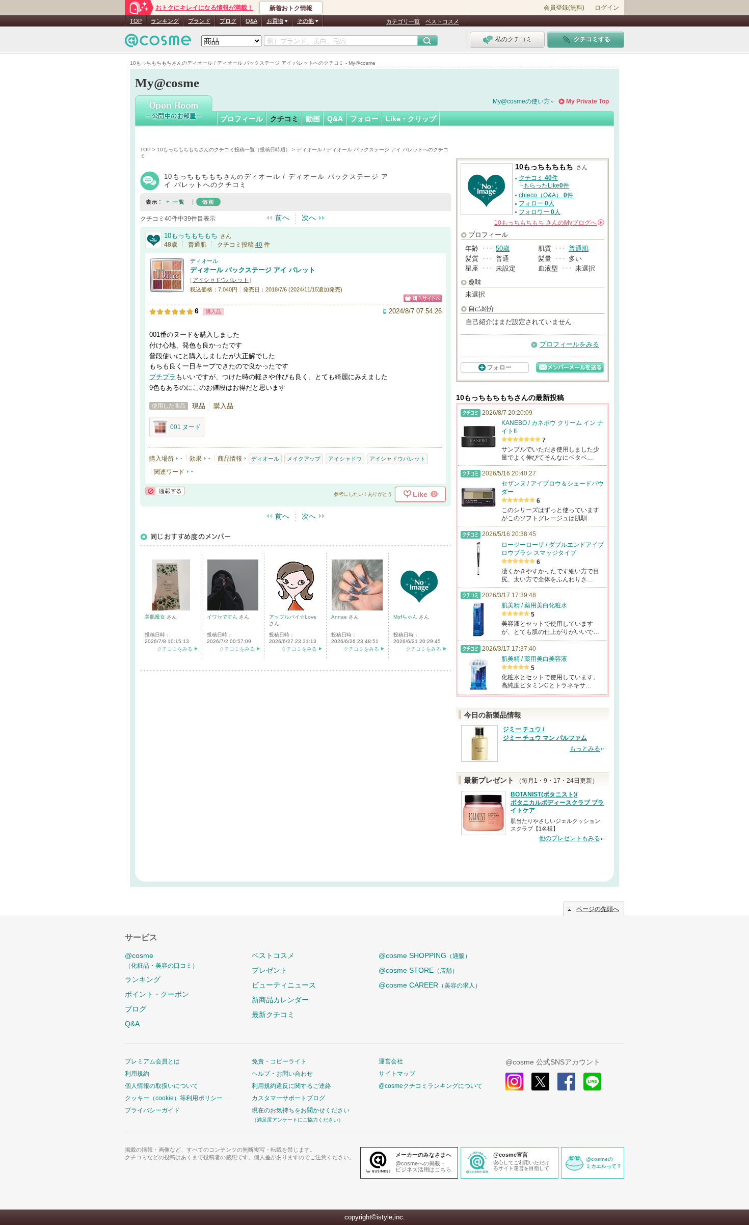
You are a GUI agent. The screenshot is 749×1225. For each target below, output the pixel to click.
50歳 (503, 248)
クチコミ (284, 119)
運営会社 (391, 1061)
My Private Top (587, 101)
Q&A (251, 21)
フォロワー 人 (539, 212)
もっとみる (585, 748)
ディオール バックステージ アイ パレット (252, 270)
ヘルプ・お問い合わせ (282, 1073)
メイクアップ (303, 459)
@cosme (161, 960)
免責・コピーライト (279, 1061)
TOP (136, 21)
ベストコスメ (442, 21)
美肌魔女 (156, 617)
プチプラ (162, 377)
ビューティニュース (284, 985)
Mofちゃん (406, 617)
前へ (282, 218)
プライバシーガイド (152, 1110)
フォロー (364, 119)
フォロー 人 (536, 203)
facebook (566, 1081)
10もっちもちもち (191, 235)
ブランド (199, 21)
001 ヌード (185, 427)
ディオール (204, 261)
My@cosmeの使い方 (521, 101)
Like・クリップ (411, 119)
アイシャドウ (345, 459)
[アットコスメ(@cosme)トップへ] (158, 43)
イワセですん (223, 617)
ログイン (607, 7)
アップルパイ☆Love (292, 617)
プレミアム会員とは (152, 1061)
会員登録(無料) (564, 7)
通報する (165, 491)
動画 (313, 119)
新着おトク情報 (291, 8)
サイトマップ (397, 1073)
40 (258, 244)
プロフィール (241, 119)
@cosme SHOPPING (425, 955)
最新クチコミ (273, 1014)
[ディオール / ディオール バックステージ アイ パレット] (167, 288)
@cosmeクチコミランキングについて (431, 1085)
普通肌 (578, 248)
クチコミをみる (175, 649)
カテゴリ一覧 (403, 21)
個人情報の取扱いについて (161, 1085)
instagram (514, 1081)
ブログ (228, 21)
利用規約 (137, 1073)
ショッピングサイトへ (423, 298)
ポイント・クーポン (157, 994)
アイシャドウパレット (221, 280)
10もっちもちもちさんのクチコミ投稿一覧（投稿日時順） (223, 149)
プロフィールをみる (569, 344)
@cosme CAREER (430, 985)
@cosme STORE (418, 970)
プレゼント (269, 970)
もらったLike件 (546, 185)
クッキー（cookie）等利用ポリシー (174, 1098)
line (592, 1081)
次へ (309, 218)
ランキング (165, 21)
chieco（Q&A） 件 (546, 195)
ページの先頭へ (597, 909)
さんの (548, 222)
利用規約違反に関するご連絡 (291, 1085)
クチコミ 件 (538, 177)
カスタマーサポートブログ (288, 1098)
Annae (340, 617)
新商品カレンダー (280, 1000)
